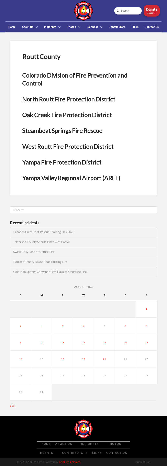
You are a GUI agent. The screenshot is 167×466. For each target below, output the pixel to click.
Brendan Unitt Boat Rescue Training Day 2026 (43, 232)
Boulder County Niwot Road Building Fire (40, 262)
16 (20, 359)
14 (125, 342)
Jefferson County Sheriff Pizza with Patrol (41, 242)
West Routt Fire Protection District (67, 146)
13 (104, 342)
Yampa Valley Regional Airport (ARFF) (71, 177)
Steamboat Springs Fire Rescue (62, 130)
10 (41, 342)
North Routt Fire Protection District (68, 99)
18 (62, 359)
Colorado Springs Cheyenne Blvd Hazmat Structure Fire (50, 272)
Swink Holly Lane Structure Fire (34, 252)
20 (104, 359)
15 (146, 342)
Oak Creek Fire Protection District (67, 114)
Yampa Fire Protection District (61, 162)
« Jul (12, 405)
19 (83, 359)
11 (62, 342)
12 (83, 342)
